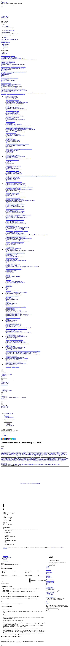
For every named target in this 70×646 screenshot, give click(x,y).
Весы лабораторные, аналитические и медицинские (39, 458)
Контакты (48, 576)
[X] (7, 439)
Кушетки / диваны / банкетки (27, 455)
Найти (47, 610)
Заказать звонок (4, 50)
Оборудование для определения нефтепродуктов (15, 458)
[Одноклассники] (3, 439)
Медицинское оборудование (57, 458)
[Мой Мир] (5, 439)
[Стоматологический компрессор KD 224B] (35, 483)
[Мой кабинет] (1, 387)
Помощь (48, 584)
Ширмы (18, 455)
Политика (48, 583)
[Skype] (13, 439)
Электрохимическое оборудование (58, 460)
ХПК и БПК (57, 457)
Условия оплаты (49, 579)
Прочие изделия (24, 457)
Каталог (48, 566)
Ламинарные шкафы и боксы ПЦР (13, 454)
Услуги (47, 567)
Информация (49, 577)
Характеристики (7, 557)
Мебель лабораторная (24, 459)
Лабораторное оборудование (14, 457)
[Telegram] (15, 439)
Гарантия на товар (50, 582)
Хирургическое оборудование (7, 464)
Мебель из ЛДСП (38, 455)
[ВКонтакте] (1, 439)
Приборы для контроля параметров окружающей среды (41, 457)
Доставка (5, 560)
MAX (47, 603)
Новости (48, 573)
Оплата (5, 559)
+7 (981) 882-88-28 (13, 39)
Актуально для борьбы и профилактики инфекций (15, 452)
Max (2, 41)
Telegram (5, 37)
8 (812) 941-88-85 (5, 16)
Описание (5, 556)
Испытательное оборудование (13, 453)
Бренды (47, 568)
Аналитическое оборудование (36, 459)
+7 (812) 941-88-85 (5, 39)
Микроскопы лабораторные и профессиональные (38, 460)
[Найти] (2, 6)
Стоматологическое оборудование (22, 464)
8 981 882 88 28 (4, 19)
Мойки (2, 452)
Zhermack (45, 464)
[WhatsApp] (11, 439)
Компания (48, 570)
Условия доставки (50, 581)
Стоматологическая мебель (36, 464)
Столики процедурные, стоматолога (50, 455)
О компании (49, 572)
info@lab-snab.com (6, 32)
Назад (8, 423)
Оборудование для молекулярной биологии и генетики (33, 453)
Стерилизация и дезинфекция (50, 459)
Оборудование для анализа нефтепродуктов (31, 454)
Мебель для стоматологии (53, 464)
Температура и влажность (47, 454)
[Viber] (9, 439)
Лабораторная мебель (11, 455)
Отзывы (5, 558)
